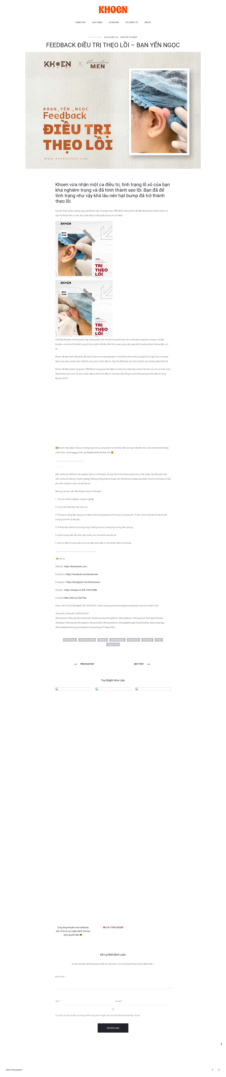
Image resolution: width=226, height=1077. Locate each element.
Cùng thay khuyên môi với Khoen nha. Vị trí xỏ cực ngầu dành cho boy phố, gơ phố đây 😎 (73, 931)
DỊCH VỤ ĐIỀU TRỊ (111, 37)
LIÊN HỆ (147, 22)
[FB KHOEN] (212, 1070)
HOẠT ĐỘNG (97, 22)
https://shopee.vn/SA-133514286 (80, 590)
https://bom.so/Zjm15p (74, 598)
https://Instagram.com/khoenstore (83, 582)
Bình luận (60, 976)
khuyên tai (147, 640)
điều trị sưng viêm (87, 640)
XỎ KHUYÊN (114, 22)
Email (118, 1001)
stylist (158, 640)
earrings (102, 640)
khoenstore (133, 640)
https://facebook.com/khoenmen (82, 574)
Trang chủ (80, 22)
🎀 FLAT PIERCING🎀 (113, 927)
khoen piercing (117, 640)
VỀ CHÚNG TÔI (131, 22)
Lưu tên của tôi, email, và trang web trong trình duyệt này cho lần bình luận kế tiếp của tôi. (98, 1015)
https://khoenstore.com (75, 566)
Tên (58, 1001)
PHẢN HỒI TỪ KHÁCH (128, 37)
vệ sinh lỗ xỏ (113, 644)
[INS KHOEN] (219, 1070)
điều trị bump (70, 640)
